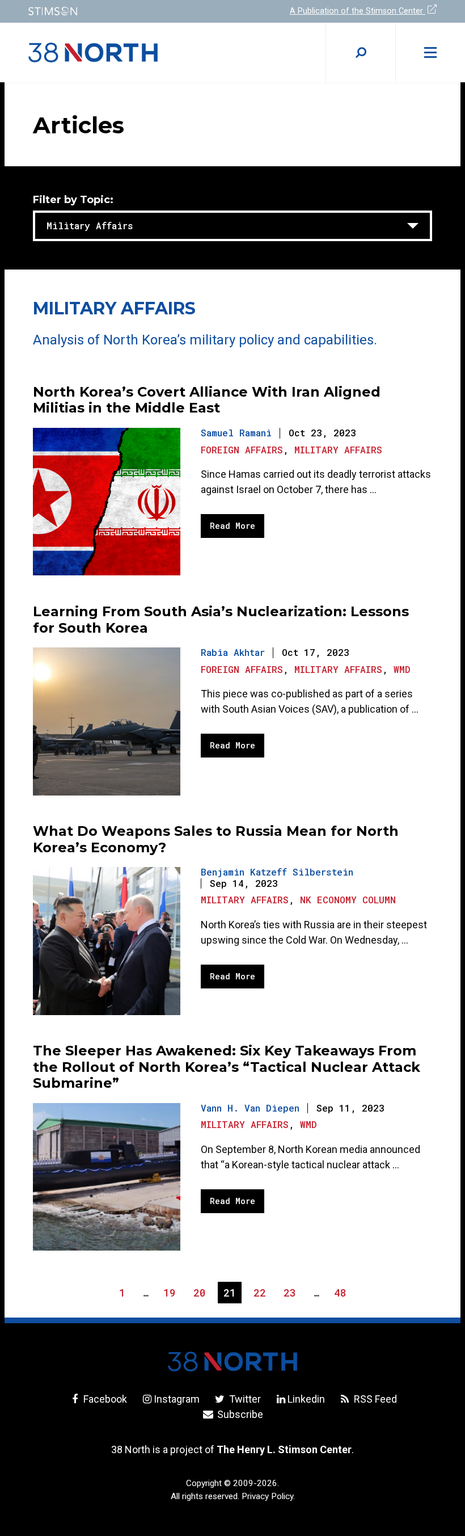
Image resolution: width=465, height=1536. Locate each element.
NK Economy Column (348, 900)
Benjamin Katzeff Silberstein (277, 872)
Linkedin (306, 1399)
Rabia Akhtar (233, 652)
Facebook (104, 1399)
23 (292, 1294)
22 (262, 1294)
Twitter (243, 1399)
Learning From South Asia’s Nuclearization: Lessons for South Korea (221, 619)
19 (172, 1294)
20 (202, 1294)
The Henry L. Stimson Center (284, 1449)
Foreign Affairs (242, 450)
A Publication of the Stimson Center (357, 11)
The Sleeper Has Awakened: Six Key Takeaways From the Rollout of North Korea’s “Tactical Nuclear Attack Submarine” (226, 1066)
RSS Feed (374, 1399)
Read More (232, 525)
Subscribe (239, 1414)
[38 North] (232, 1361)
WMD (402, 669)
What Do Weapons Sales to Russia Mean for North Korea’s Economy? (216, 839)
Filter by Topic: (73, 200)
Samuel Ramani (236, 433)
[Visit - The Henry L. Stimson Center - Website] (123, 11)
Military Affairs (338, 450)
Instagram (177, 1399)
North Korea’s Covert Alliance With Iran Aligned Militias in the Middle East (207, 400)
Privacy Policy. (268, 1496)
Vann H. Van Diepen (250, 1108)
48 (342, 1294)
